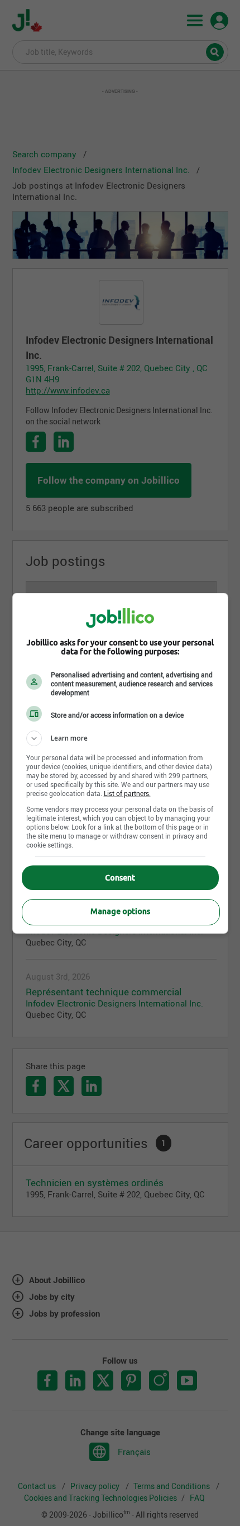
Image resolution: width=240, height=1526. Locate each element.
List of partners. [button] (127, 793)
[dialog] (120, 763)
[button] (120, 738)
